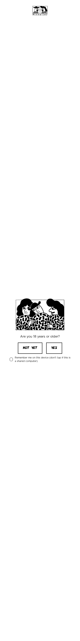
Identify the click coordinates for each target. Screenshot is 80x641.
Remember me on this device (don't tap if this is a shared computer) (42, 359)
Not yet (30, 348)
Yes (54, 348)
